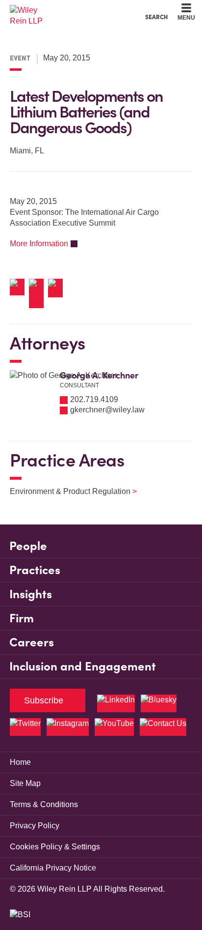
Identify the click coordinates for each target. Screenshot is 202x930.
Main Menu (74, 10)
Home (20, 762)
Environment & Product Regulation (67, 491)
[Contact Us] (163, 727)
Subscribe (43, 700)
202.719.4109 (94, 399)
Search (156, 16)
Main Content (70, 10)
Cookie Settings (66, 10)
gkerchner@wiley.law (107, 410)
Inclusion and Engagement (82, 666)
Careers (31, 642)
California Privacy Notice (53, 868)
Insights (30, 594)
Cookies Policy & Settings (55, 847)
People (28, 545)
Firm (21, 618)
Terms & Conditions (44, 804)
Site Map (25, 783)
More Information (39, 243)
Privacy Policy (34, 825)
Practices (34, 570)
